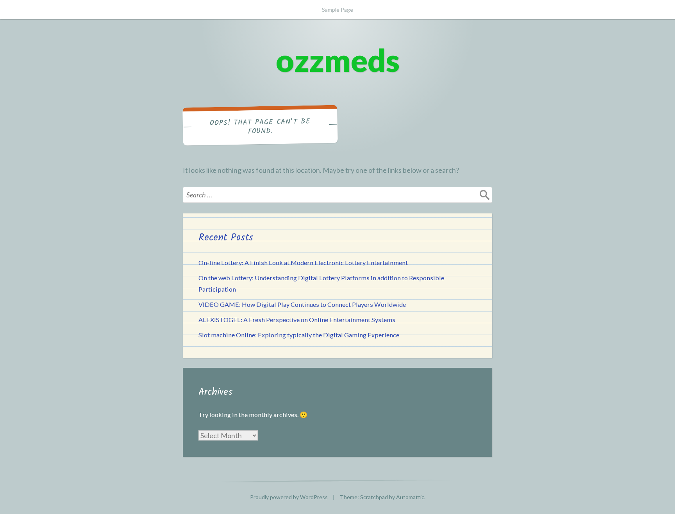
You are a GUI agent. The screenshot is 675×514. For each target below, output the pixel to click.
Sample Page (337, 9)
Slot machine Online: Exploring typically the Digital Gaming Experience (298, 334)
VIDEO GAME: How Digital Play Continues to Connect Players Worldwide (302, 304)
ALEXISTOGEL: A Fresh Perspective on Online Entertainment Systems (296, 319)
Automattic (410, 497)
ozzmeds (338, 60)
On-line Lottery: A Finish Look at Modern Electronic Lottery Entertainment (303, 262)
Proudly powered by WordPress (289, 497)
